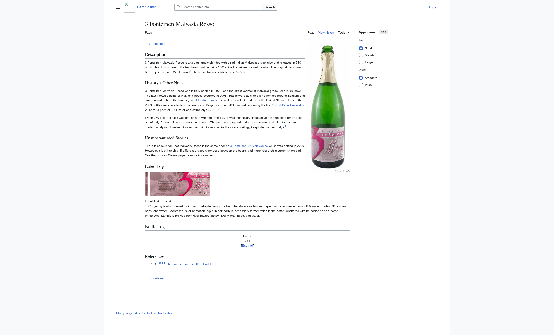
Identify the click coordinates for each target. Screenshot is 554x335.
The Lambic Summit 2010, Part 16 (189, 264)
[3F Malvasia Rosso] (328, 106)
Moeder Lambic (207, 100)
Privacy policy (124, 313)
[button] (117, 7)
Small (368, 48)
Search (270, 7)
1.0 (159, 262)
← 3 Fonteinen (155, 43)
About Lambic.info (145, 313)
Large (369, 62)
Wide (368, 85)
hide (383, 32)
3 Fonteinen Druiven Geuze (249, 145)
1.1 (163, 262)
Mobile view (165, 313)
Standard (371, 55)
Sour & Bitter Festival (286, 105)
